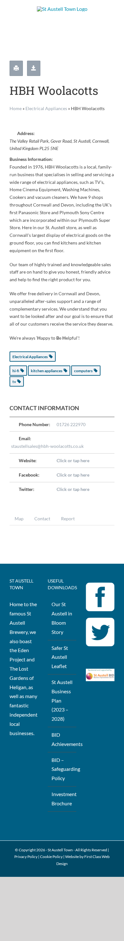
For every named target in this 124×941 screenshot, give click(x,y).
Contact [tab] (42, 518)
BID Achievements (62, 739)
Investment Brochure (62, 798)
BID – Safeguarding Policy (62, 769)
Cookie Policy (51, 856)
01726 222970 (71, 424)
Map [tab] (19, 518)
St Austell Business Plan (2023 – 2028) (62, 700)
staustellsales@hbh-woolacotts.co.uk (47, 446)
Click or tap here (73, 460)
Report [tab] (68, 518)
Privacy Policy (26, 856)
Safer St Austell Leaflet (60, 657)
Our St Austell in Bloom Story (62, 618)
